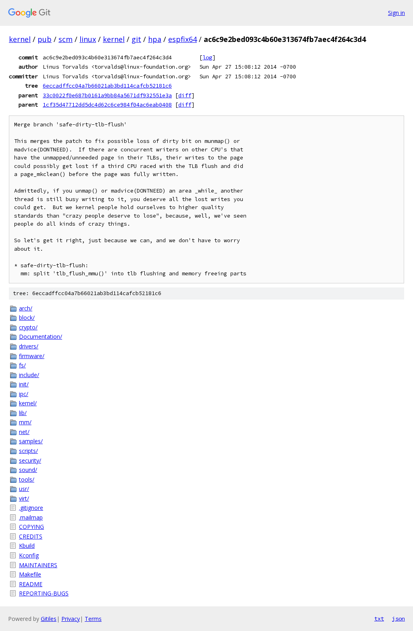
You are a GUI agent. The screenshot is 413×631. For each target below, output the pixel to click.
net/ (24, 432)
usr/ (24, 489)
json (398, 618)
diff (184, 95)
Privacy (70, 619)
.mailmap (31, 517)
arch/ (25, 308)
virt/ (24, 498)
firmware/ (31, 356)
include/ (29, 375)
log (207, 57)
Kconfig (29, 555)
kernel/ (28, 403)
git (136, 39)
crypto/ (28, 327)
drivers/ (28, 346)
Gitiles (48, 619)
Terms (93, 619)
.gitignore (31, 508)
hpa (154, 39)
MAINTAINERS (38, 565)
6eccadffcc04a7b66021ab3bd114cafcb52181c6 (107, 85)
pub (45, 39)
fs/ (22, 365)
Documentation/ (40, 336)
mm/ (25, 422)
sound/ (28, 470)
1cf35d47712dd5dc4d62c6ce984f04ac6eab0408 (107, 104)
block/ (27, 317)
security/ (30, 460)
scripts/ (28, 451)
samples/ (31, 441)
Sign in (396, 13)
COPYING (31, 526)
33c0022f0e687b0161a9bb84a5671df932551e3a (107, 95)
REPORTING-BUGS (44, 593)
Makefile (30, 574)
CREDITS (30, 536)
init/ (24, 384)
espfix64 (182, 39)
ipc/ (23, 394)
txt (379, 618)
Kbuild (27, 545)
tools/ (26, 479)
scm (65, 39)
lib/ (23, 413)
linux (87, 39)
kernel (20, 39)
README (30, 584)
